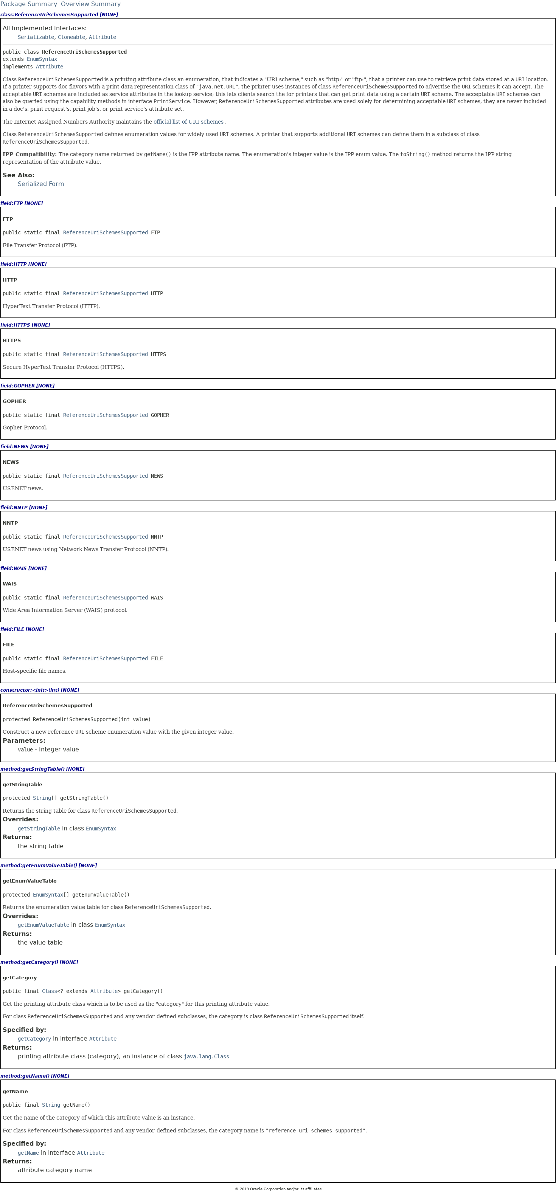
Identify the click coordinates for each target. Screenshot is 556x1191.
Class (49, 991)
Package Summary (28, 4)
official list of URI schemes (189, 122)
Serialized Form (41, 183)
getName (28, 1153)
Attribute (102, 37)
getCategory (34, 1039)
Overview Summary (91, 4)
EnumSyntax (42, 59)
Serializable (36, 37)
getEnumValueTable (43, 925)
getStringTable (39, 828)
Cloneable (71, 37)
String (42, 798)
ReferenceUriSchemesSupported (105, 232)
